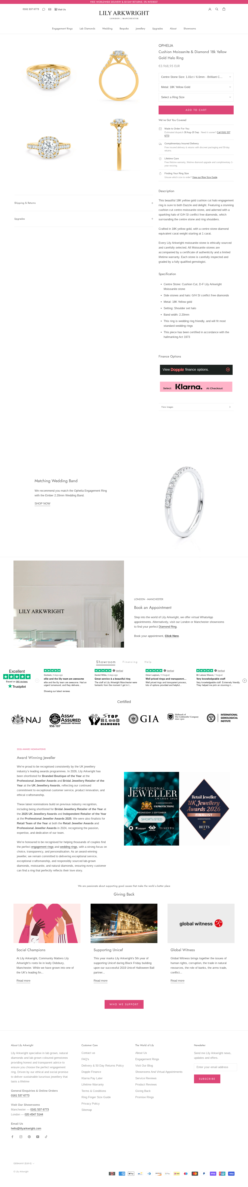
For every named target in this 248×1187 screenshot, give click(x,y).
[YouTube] (37, 1136)
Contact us (88, 1053)
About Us (141, 1053)
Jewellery (140, 28)
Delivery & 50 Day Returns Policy (102, 1065)
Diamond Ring (167, 626)
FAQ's (85, 1059)
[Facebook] (12, 1136)
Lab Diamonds (87, 28)
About (173, 28)
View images (167, 407)
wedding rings (68, 846)
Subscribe (207, 1079)
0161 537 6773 (31, 9)
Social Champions (31, 950)
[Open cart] (224, 8)
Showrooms (190, 28)
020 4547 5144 (34, 1114)
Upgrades (157, 28)
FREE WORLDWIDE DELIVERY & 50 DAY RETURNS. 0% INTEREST (124, 2)
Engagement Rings (62, 28)
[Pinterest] (29, 1136)
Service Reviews (146, 1078)
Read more (23, 980)
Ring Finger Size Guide (96, 1097)
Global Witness (183, 950)
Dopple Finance (91, 1071)
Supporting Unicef (108, 950)
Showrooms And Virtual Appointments (159, 1071)
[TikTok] (46, 1136)
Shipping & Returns (25, 203)
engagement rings (42, 846)
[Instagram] (20, 1136)
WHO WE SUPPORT (124, 1004)
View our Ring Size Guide (204, 177)
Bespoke (124, 28)
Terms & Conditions (93, 1091)
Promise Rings (144, 1097)
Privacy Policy (90, 1103)
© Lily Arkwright (20, 1171)
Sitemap (86, 1109)
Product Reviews (146, 1084)
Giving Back (143, 1091)
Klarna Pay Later (92, 1078)
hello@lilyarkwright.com (26, 1128)
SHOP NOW (42, 503)
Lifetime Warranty (92, 1084)
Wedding (107, 28)
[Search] (216, 8)
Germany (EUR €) (22, 1163)
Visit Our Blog (144, 1065)
